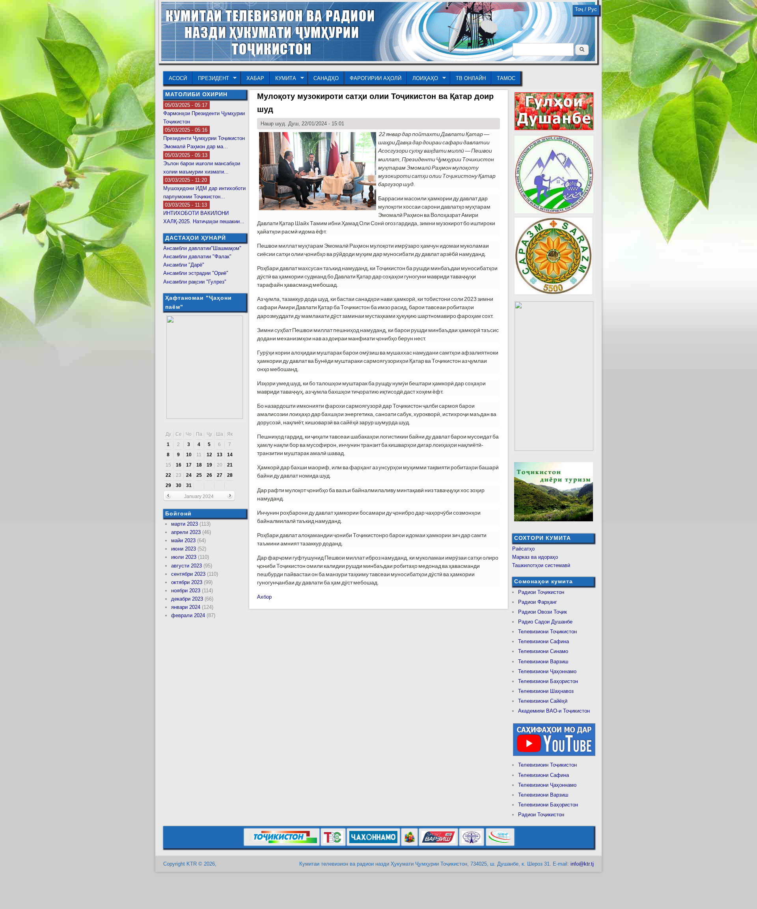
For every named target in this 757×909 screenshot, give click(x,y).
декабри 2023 (187, 599)
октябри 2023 (186, 582)
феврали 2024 (188, 615)
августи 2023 (186, 566)
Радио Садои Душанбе (545, 622)
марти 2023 (184, 524)
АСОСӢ (178, 78)
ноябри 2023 (185, 591)
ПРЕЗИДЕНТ (210, 78)
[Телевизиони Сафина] (333, 844)
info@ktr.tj (582, 864)
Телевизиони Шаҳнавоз (546, 691)
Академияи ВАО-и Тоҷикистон (554, 711)
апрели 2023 (186, 532)
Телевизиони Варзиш (543, 661)
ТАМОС (506, 78)
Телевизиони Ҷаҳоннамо (547, 671)
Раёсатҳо (523, 549)
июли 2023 (183, 557)
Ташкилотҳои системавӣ (541, 565)
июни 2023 (183, 549)
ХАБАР (255, 78)
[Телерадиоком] (472, 844)
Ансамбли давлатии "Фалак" (197, 256)
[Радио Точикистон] (438, 844)
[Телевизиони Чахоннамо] (373, 844)
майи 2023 (183, 540)
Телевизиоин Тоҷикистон (547, 765)
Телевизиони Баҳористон (548, 681)
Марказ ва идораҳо (535, 557)
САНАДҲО (326, 78)
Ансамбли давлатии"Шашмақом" (202, 248)
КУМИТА (283, 78)
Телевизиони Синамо (543, 651)
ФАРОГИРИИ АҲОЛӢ (375, 78)
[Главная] (378, 59)
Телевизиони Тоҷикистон (547, 632)
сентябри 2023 (188, 574)
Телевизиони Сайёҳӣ (542, 701)
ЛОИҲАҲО (422, 78)
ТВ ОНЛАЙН (471, 78)
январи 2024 (185, 607)
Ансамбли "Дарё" (183, 265)
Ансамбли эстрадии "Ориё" (195, 273)
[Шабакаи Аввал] (281, 844)
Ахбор (264, 597)
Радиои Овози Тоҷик (542, 612)
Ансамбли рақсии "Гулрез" (194, 282)
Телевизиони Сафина (543, 641)
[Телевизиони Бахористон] (409, 844)
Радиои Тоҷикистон (541, 592)
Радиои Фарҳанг (537, 602)
